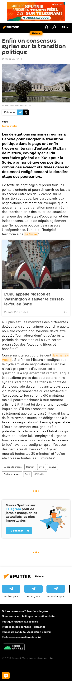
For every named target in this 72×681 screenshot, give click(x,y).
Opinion (30, 466)
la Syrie (31, 234)
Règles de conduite (14, 632)
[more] (66, 311)
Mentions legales (37, 611)
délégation (40, 474)
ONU (27, 474)
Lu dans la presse (13, 466)
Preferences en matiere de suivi (21, 637)
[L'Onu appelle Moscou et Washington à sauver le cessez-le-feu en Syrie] (36, 264)
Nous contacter (11, 616)
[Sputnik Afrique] (11, 28)
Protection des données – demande (24, 626)
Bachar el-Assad (12, 474)
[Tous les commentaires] (6, 675)
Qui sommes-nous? (14, 611)
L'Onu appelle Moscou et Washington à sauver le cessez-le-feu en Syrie (34, 298)
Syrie (41, 466)
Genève (52, 466)
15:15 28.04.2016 (12, 59)
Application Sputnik (39, 632)
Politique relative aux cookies (20, 621)
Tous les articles (9, 126)
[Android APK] (14, 648)
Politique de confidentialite (38, 616)
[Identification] (46, 27)
